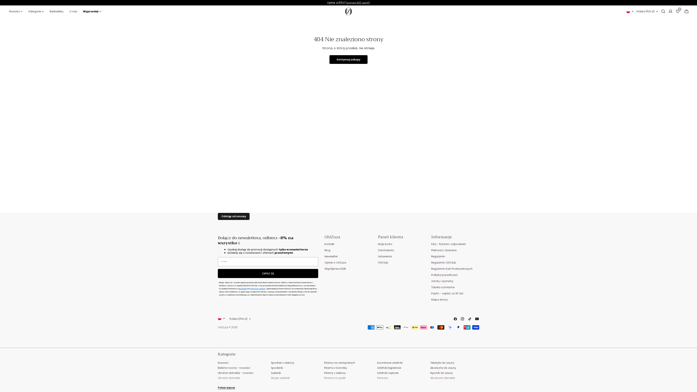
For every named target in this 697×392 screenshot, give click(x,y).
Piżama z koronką (335, 368)
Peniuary (382, 378)
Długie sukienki (280, 378)
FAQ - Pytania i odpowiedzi (448, 244)
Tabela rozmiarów (443, 287)
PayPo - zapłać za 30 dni (447, 293)
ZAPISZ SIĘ (268, 273)
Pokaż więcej (226, 387)
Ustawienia (385, 256)
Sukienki (276, 373)
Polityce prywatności (258, 289)
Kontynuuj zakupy (348, 59)
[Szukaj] (663, 11)
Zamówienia (386, 250)
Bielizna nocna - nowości (234, 368)
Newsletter (331, 256)
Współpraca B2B (335, 269)
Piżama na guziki (335, 378)
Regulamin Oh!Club (443, 262)
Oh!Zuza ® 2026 (227, 327)
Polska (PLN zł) (646, 11)
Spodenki (277, 368)
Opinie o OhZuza (335, 262)
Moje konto (385, 244)
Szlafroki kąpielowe (389, 368)
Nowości (223, 363)
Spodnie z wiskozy (282, 363)
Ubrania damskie (229, 378)
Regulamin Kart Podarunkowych (451, 269)
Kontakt (329, 244)
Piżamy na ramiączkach (339, 363)
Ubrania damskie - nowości (235, 373)
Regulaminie (243, 289)
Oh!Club (383, 262)
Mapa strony (439, 299)
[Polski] (630, 11)
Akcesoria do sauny (443, 368)
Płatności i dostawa (443, 250)
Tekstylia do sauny (442, 363)
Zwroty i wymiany (442, 281)
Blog (327, 250)
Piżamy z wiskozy (335, 373)
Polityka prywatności (444, 275)
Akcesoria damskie (442, 378)
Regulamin (438, 256)
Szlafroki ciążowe (388, 373)
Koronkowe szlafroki (390, 363)
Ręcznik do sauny (441, 373)
